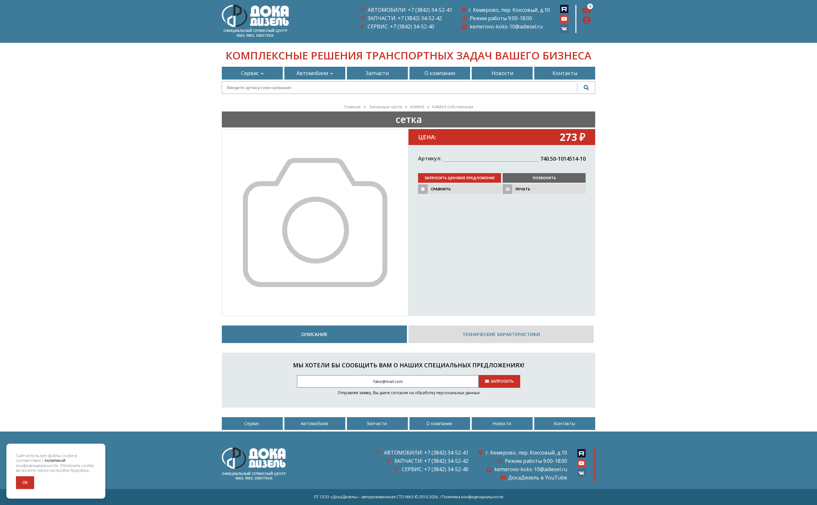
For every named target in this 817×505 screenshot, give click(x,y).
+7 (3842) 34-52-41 (410, 9)
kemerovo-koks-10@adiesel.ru (506, 26)
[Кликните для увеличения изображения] (315, 222)
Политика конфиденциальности (472, 497)
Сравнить (441, 189)
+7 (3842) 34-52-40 (401, 26)
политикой (55, 460)
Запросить (502, 381)
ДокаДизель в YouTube (537, 477)
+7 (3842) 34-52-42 (405, 18)
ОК (25, 482)
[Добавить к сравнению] (423, 189)
